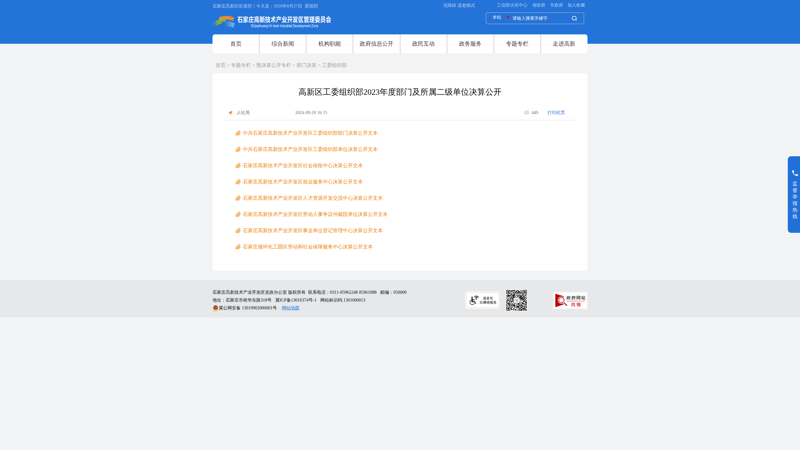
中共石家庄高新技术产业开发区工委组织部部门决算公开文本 (310, 133)
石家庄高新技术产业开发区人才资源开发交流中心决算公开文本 (313, 198)
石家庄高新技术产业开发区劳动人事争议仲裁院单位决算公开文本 (315, 214)
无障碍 (449, 5)
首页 (221, 65)
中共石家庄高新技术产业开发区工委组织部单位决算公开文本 (310, 149)
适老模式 (466, 5)
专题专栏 (241, 65)
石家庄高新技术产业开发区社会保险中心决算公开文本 (303, 165)
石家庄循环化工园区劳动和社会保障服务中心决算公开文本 (308, 246)
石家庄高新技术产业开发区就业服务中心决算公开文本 (303, 181)
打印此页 (556, 112)
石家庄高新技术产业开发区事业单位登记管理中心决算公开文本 (313, 230)
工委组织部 (334, 65)
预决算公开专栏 (273, 65)
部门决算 (307, 65)
